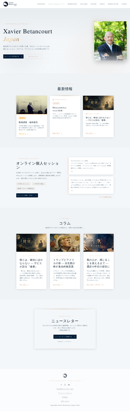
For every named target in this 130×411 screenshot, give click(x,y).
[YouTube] (69, 385)
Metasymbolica (56, 4)
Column (84, 4)
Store (124, 4)
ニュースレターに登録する (63, 337)
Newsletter (113, 4)
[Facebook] (61, 385)
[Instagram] (65, 385)
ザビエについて (34, 56)
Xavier (93, 4)
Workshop (72, 4)
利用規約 (65, 397)
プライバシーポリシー (65, 393)
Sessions (41, 4)
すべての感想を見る (105, 197)
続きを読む (23, 285)
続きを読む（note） (94, 285)
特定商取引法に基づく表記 (65, 389)
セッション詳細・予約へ (25, 195)
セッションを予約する (11, 56)
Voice (102, 4)
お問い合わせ (65, 401)
